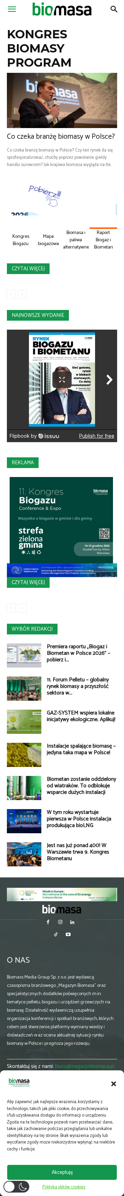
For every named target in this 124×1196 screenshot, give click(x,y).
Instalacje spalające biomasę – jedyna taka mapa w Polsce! (81, 749)
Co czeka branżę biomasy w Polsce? (61, 137)
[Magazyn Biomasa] (62, 909)
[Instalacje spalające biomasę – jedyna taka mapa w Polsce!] (24, 755)
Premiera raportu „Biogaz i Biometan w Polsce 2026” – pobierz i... (78, 653)
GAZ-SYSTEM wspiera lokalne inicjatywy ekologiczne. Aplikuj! (81, 716)
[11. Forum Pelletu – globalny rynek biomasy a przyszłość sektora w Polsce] (24, 689)
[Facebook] (48, 922)
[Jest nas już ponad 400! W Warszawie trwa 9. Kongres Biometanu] (24, 854)
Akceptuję (62, 1172)
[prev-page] (11, 294)
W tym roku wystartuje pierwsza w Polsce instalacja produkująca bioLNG (79, 819)
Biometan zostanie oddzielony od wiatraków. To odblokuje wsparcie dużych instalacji (81, 786)
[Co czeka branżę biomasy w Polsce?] (62, 100)
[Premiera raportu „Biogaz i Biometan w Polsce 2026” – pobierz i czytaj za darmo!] (24, 655)
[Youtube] (68, 935)
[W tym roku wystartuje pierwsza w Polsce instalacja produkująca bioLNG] (24, 821)
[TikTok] (56, 935)
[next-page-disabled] (22, 294)
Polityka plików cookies (63, 1187)
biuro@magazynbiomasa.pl (84, 1066)
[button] (113, 1083)
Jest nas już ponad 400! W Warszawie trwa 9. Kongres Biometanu (78, 852)
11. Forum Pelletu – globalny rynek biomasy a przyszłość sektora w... (78, 686)
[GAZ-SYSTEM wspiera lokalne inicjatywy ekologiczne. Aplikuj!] (24, 722)
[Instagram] (60, 922)
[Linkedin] (72, 922)
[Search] (114, 9)
